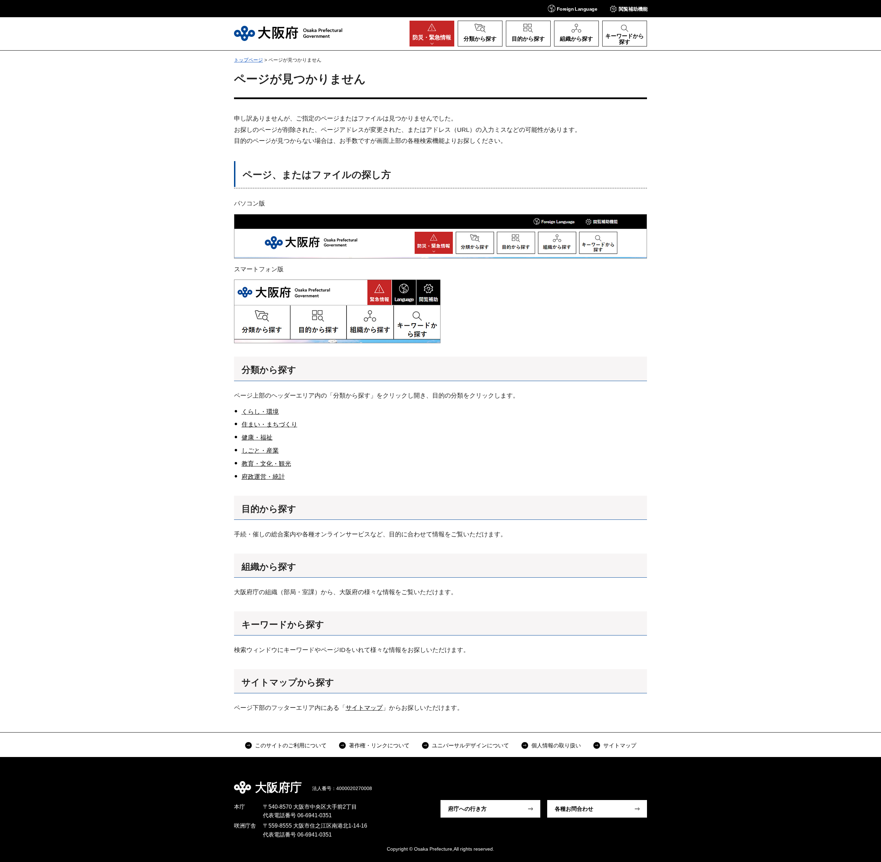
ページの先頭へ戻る (650, 782)
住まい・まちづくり (269, 424)
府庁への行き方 (467, 809)
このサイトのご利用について (291, 745)
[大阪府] (288, 33)
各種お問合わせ (574, 809)
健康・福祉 (257, 437)
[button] (572, 8)
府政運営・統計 (263, 476)
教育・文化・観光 (266, 463)
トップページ (248, 60)
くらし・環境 (260, 411)
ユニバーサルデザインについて (470, 745)
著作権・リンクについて (379, 745)
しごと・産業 (260, 450)
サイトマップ (364, 707)
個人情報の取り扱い (556, 745)
